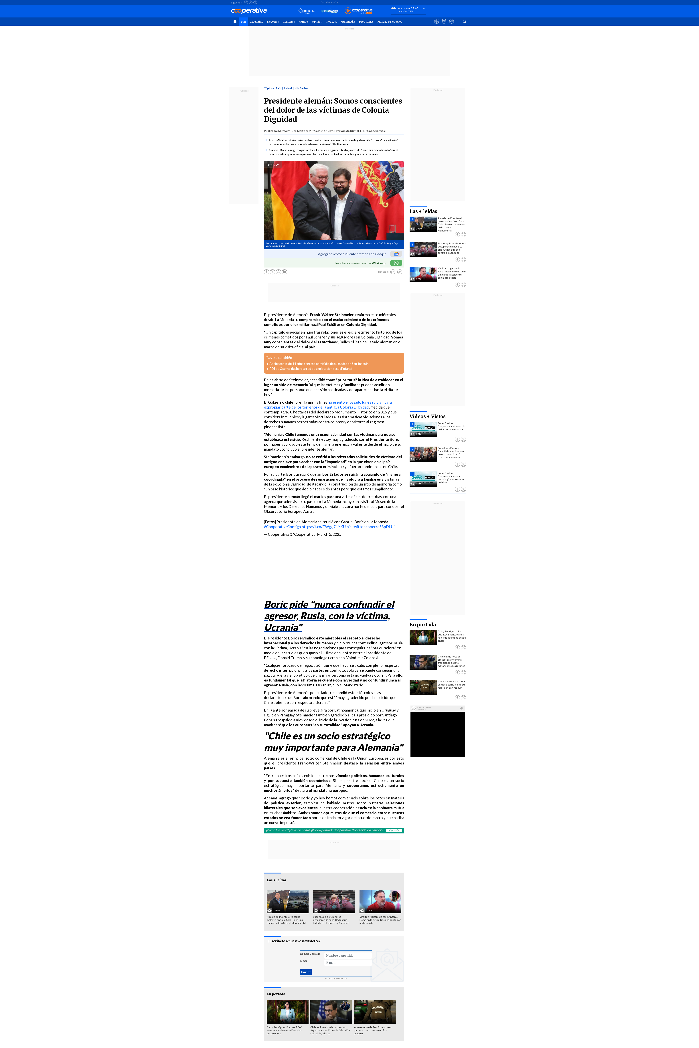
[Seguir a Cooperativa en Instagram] (255, 2)
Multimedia (348, 21)
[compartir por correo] (392, 271)
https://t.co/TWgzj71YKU (324, 526)
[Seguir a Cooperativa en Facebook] (246, 2)
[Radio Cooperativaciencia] (329, 11)
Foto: (269, 164)
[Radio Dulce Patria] (306, 11)
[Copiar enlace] (399, 271)
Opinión (317, 21)
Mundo (303, 21)
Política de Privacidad (336, 978)
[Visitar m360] (444, 24)
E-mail (303, 961)
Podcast (331, 21)
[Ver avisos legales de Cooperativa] (436, 24)
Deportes (273, 21)
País (243, 21)
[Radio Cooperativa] (358, 11)
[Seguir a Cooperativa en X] (250, 2)
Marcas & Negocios (390, 21)
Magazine (256, 21)
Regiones (289, 21)
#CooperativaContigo (282, 526)
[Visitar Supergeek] (451, 24)
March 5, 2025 (329, 534)
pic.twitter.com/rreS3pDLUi (371, 526)
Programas (366, 21)
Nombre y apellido (310, 953)
